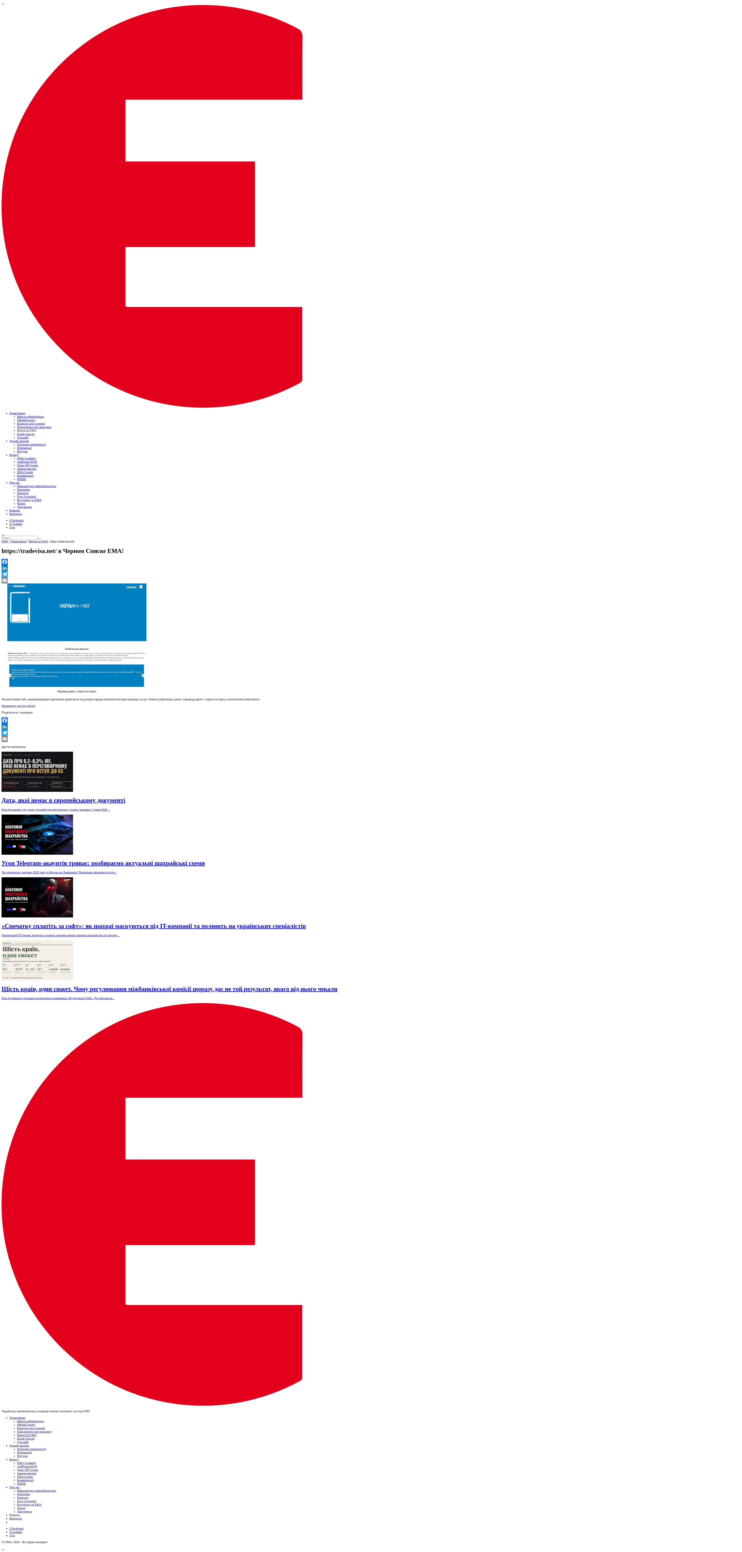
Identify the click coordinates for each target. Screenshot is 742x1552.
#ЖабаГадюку (26, 420)
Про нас (14, 482)
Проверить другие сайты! (18, 706)
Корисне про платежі (31, 423)
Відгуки (22, 451)
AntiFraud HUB (27, 461)
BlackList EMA (38, 541)
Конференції (25, 475)
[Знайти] (39, 538)
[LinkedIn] (371, 568)
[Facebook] (371, 562)
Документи (24, 507)
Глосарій (22, 437)
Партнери (23, 489)
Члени (21, 503)
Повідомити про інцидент (34, 427)
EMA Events (25, 472)
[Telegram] (371, 574)
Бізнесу (14, 454)
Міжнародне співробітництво (36, 486)
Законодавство (26, 468)
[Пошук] (3, 535)
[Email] (371, 580)
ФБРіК (21, 479)
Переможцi (24, 448)
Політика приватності (31, 444)
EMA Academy (26, 458)
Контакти (15, 514)
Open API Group (27, 465)
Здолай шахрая (19, 441)
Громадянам (17, 413)
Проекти (22, 493)
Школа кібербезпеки (30, 416)
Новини (14, 510)
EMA (5, 541)
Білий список (26, 434)
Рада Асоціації (26, 496)
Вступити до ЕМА (29, 500)
